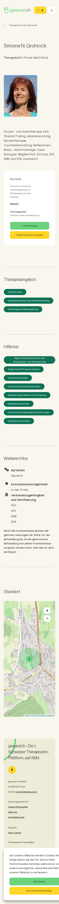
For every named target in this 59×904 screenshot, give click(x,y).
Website (14, 203)
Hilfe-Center (14, 832)
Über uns (12, 812)
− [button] (47, 618)
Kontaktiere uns (16, 817)
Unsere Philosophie (18, 806)
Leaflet (27, 715)
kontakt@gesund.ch (26, 791)
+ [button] (47, 611)
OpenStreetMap (39, 715)
